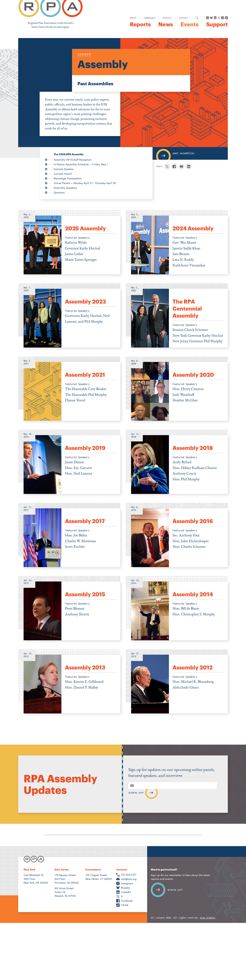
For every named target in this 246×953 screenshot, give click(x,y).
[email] (181, 166)
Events (189, 24)
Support (217, 24)
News (165, 24)
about (133, 17)
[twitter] (167, 166)
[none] (69, 242)
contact (183, 17)
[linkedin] (188, 166)
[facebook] (174, 166)
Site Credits (207, 918)
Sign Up (135, 792)
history (167, 17)
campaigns (149, 17)
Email (131, 785)
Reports (140, 24)
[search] (197, 18)
